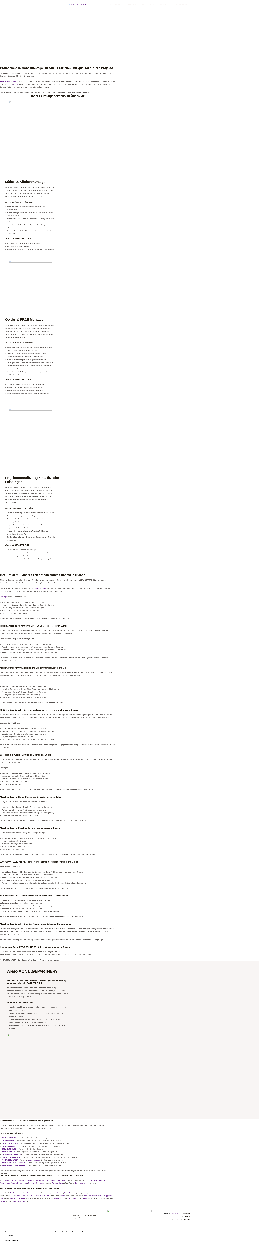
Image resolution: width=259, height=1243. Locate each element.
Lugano (51, 1193)
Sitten (37, 1196)
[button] (123, 4)
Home (109, 4)
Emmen (62, 1196)
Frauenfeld (21, 1198)
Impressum (164, 4)
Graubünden (40, 1183)
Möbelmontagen (40, 588)
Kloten (15, 1201)
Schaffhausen (93, 1180)
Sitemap (81, 1218)
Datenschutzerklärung (11, 1240)
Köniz (79, 1193)
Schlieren (21, 1201)
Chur (27, 1196)
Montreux (13, 1198)
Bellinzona (72, 1193)
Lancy (48, 1196)
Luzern (12, 1180)
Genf (85, 1183)
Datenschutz (152, 4)
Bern (7, 1180)
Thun (66, 1193)
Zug (48, 1180)
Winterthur (30, 1193)
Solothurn (61, 1180)
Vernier (42, 1196)
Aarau (85, 1198)
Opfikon (3, 1201)
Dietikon (100, 1196)
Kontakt (142, 4)
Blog (74, 1218)
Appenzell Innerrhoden (19, 1183)
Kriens (94, 1196)
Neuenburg (79, 1183)
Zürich (15, 84)
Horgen (57, 1198)
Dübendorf (87, 1196)
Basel (12, 1193)
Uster (32, 1196)
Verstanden (10, 1236)
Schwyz (21, 1180)
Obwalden (28, 1180)
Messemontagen (34, 1160)
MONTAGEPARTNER (8, 81)
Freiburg (54, 1180)
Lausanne (18, 1193)
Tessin (61, 1183)
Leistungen (118, 4)
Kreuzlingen (71, 1198)
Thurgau (55, 1183)
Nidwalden (37, 1180)
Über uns (131, 4)
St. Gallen (31, 1183)
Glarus (44, 1180)
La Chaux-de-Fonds (18, 1196)
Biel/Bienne (59, 1193)
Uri (16, 1180)
